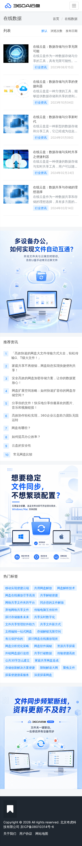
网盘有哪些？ (21, 428)
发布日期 (71, 31)
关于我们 (9, 833)
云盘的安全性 (21, 445)
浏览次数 (56, 31)
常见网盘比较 (22, 454)
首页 (56, 19)
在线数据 (71, 19)
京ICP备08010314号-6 (37, 827)
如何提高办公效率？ (26, 436)
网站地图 (41, 833)
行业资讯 (41, 67)
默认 (44, 31)
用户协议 (25, 833)
